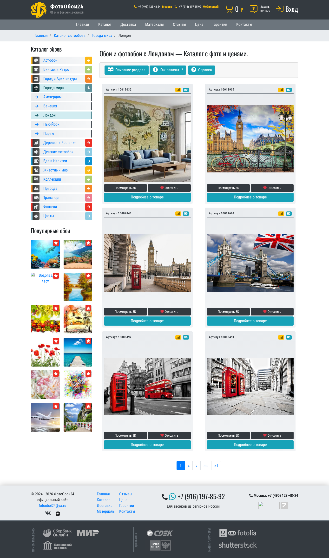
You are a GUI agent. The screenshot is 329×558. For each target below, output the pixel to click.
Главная (82, 24)
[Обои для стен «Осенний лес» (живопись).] (78, 286)
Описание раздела (129, 70)
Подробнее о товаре (147, 197)
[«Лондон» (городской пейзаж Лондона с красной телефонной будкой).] (147, 262)
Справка (204, 70)
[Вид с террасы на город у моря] (78, 254)
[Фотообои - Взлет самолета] (45, 417)
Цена (199, 24)
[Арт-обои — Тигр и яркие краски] (78, 384)
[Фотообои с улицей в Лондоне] (147, 386)
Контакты (244, 24)
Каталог (104, 24)
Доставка (128, 24)
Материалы (154, 24)
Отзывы (179, 24)
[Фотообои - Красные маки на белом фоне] (45, 352)
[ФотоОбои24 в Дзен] (58, 513)
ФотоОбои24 (67, 6)
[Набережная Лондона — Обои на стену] (250, 138)
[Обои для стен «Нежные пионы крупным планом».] (45, 384)
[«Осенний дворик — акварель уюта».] (78, 319)
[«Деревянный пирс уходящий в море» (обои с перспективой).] (78, 352)
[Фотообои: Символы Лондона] (250, 262)
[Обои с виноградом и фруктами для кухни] (45, 319)
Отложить (171, 188)
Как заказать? (171, 70)
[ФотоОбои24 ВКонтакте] (48, 513)
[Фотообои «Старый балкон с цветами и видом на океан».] (78, 417)
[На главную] (38, 10)
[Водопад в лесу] (45, 278)
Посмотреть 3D (125, 188)
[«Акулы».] (45, 254)
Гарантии (219, 24)
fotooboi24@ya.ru (52, 505)
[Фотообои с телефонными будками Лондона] (250, 386)
